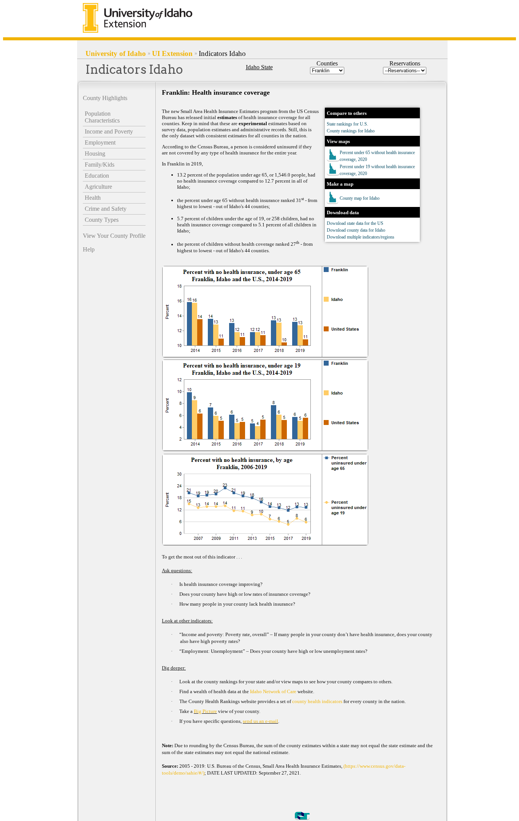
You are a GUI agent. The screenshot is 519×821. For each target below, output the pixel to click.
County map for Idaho (360, 198)
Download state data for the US (355, 223)
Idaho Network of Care (273, 691)
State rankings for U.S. (347, 124)
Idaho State (259, 67)
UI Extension (172, 53)
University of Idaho (115, 53)
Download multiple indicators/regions (360, 237)
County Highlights (105, 98)
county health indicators (317, 701)
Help (89, 249)
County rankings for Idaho (351, 131)
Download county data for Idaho (356, 230)
